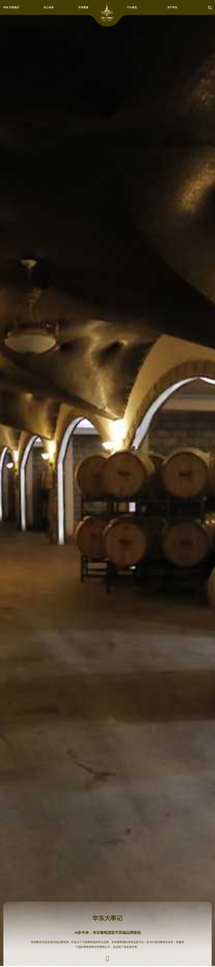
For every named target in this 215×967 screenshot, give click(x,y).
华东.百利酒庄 (11, 7)
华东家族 (83, 7)
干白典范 (132, 7)
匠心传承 (49, 7)
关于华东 (172, 7)
